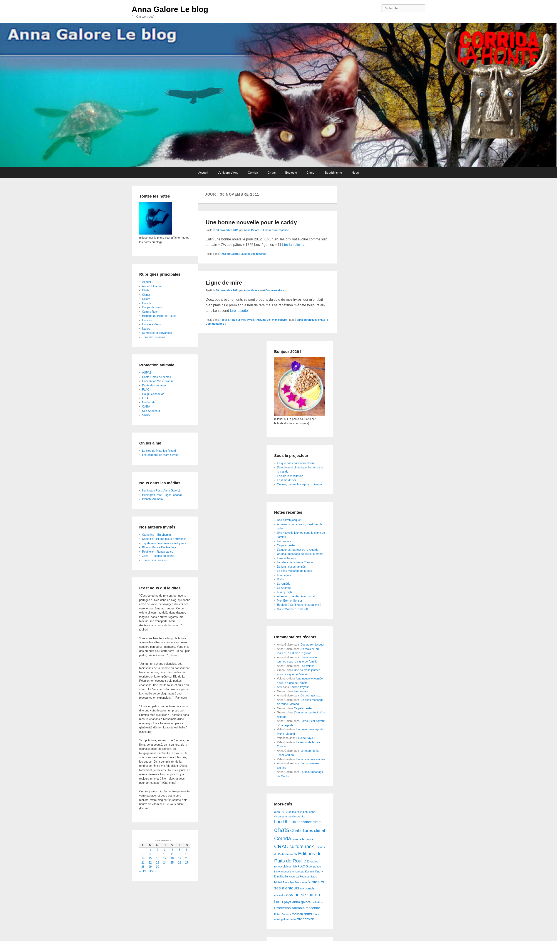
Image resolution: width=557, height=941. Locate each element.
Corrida (253, 172)
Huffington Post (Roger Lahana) (162, 494)
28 (142, 866)
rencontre (312, 908)
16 (157, 858)
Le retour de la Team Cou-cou (295, 562)
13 (186, 854)
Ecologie (291, 172)
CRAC (281, 846)
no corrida (307, 888)
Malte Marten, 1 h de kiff (292, 609)
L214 (145, 398)
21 (142, 862)
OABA (146, 406)
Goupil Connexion (153, 394)
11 (172, 854)
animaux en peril (298, 812)
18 (172, 858)
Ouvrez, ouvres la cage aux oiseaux (299, 484)
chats (321, 319)
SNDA (146, 415)
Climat (311, 172)
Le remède (283, 583)
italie (277, 871)
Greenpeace (313, 866)
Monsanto (301, 882)
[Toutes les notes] (155, 233)
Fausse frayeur (286, 558)
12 (179, 854)
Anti (279, 687)
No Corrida (148, 402)
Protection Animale (289, 908)
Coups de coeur (152, 307)
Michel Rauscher (284, 882)
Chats (272, 172)
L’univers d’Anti (228, 172)
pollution (317, 902)
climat (319, 830)
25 (172, 862)
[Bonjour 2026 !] (299, 414)
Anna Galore (251, 230)
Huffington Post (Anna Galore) (161, 490)
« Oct (142, 871)
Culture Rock (150, 311)
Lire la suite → (293, 245)
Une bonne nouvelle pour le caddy (251, 222)
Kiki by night (285, 592)
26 (179, 862)
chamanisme (310, 822)
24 (164, 862)
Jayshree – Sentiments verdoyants (164, 543)
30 (157, 866)
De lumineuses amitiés (291, 566)
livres (313, 876)
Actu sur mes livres (242, 319)
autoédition (294, 816)
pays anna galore (297, 902)
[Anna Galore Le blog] (278, 95)
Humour (147, 320)
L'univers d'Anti (151, 324)
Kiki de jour (284, 575)
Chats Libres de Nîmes (156, 377)
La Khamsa (284, 587)
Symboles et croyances (157, 332)
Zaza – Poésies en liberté (158, 555)
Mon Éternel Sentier (289, 600)
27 (186, 862)
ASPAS (147, 372)
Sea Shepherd (151, 411)
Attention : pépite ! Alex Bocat (296, 596)
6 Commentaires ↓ (274, 290)
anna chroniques (307, 319)
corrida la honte (302, 839)
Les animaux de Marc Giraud (160, 454)
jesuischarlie (287, 871)
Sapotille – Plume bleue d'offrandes (164, 538)
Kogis (292, 876)
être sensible (306, 919)
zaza (293, 919)
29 (150, 866)
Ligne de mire (224, 282)
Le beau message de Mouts (294, 570)
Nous (355, 172)
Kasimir (309, 871)
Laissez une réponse (276, 230)
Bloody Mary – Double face (159, 547)
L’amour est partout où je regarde (297, 549)
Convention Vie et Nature (158, 381)
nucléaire (279, 895)
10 (164, 854)
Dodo (280, 579)
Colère (146, 298)
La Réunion (303, 876)
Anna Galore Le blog (170, 9)
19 (179, 858)
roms (308, 914)
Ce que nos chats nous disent (296, 463)
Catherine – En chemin (156, 534)
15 (150, 858)
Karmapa (299, 871)
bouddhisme (286, 821)
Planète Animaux (152, 499)
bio (302, 816)
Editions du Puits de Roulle (159, 315)
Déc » (152, 871)
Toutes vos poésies (154, 560)
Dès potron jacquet (289, 520)
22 (150, 862)
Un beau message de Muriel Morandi (300, 553)
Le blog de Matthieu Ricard (159, 450)
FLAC (301, 866)
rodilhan (297, 914)
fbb (294, 866)
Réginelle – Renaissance (157, 551)
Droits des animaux (154, 385)
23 (157, 862)
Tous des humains (153, 337)
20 (186, 858)
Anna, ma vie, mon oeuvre (271, 319)
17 (164, 858)
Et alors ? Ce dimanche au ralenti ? (299, 604)
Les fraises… (285, 541)
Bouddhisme (333, 172)
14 (142, 858)
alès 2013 (281, 812)
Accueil (203, 172)
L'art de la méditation (290, 476)
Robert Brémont (282, 914)
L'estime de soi (286, 480)
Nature (146, 328)
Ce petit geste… (287, 545)
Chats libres (301, 830)
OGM (290, 895)
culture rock (301, 846)
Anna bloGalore (229, 253)
